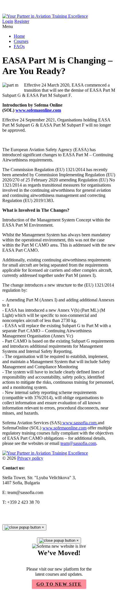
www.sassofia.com (79, 422)
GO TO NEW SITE (58, 584)
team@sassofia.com (78, 443)
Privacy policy (30, 458)
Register (21, 21)
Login (7, 21)
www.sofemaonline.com (38, 110)
